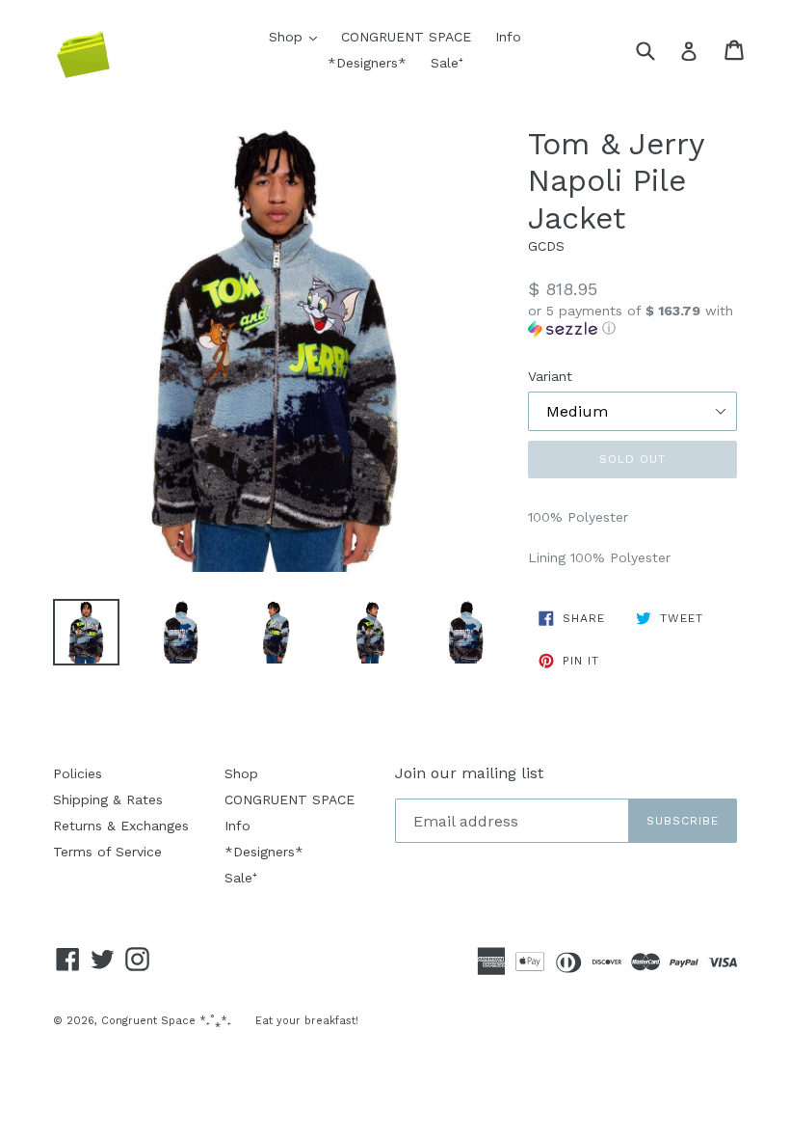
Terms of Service (107, 851)
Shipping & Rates (108, 799)
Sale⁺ (447, 62)
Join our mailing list (469, 773)
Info (508, 36)
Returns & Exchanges (121, 825)
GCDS (546, 246)
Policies (77, 773)
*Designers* (367, 62)
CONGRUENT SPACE (406, 36)
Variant (550, 376)
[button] (632, 320)
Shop (298, 36)
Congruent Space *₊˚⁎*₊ (166, 1021)
